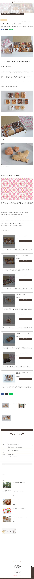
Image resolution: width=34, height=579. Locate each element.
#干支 (21, 26)
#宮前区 (17, 26)
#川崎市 (19, 26)
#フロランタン (8, 26)
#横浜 (23, 26)
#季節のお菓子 (14, 26)
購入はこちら (25, 241)
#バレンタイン (5, 26)
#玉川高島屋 (28, 26)
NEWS (3, 474)
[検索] (31, 464)
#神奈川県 (31, 26)
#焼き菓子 (25, 26)
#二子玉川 (12, 26)
